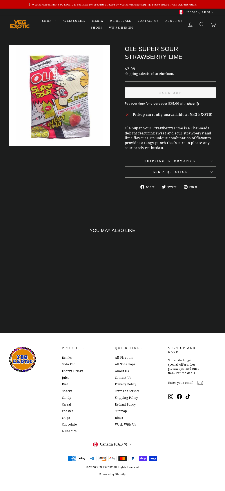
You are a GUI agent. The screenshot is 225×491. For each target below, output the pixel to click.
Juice (65, 377)
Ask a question (170, 172)
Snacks (67, 391)
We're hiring (121, 27)
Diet (65, 384)
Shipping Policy (126, 397)
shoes (96, 27)
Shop (47, 21)
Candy (66, 397)
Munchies (69, 431)
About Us (174, 21)
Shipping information (170, 161)
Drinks (67, 357)
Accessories (74, 21)
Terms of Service (127, 391)
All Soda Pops (125, 364)
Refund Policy (125, 404)
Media (97, 21)
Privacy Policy (125, 384)
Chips (66, 418)
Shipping (131, 74)
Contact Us (123, 377)
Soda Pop (69, 364)
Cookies (67, 411)
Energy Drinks (72, 371)
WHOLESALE (120, 21)
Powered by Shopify (112, 474)
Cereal (66, 404)
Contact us (148, 21)
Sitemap (121, 411)
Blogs (119, 418)
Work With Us (125, 424)
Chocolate (69, 424)
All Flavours (124, 357)
